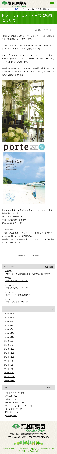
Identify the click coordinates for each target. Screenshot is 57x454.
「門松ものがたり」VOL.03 (16, 288)
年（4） (9, 369)
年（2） (9, 321)
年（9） (9, 373)
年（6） (9, 361)
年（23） (9, 377)
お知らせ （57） (12, 399)
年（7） (9, 325)
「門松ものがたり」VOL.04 (16, 281)
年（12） (9, 333)
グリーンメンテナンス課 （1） (17, 402)
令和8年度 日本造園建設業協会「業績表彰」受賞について (28, 274)
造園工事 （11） (12, 396)
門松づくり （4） (12, 412)
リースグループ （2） (14, 409)
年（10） (9, 313)
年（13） (9, 381)
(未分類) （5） (11, 416)
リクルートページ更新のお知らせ (18, 295)
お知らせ (17, 9)
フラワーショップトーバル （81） (19, 406)
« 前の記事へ (20, 256)
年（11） (9, 337)
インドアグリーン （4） (15, 393)
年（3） (9, 365)
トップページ (6, 9)
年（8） (9, 345)
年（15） (9, 349)
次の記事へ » (36, 256)
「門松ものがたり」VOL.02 (16, 302)
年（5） (9, 329)
